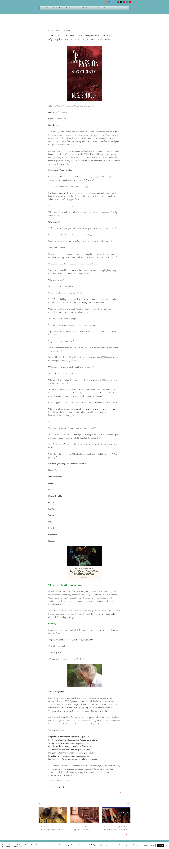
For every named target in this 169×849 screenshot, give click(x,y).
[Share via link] (64, 787)
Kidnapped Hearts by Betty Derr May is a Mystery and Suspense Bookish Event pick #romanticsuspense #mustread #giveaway (52, 828)
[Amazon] (121, 2)
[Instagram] (115, 2)
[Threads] (118, 2)
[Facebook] (112, 2)
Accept (160, 846)
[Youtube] (124, 2)
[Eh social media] (130, 2)
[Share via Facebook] (49, 787)
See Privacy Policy (16, 847)
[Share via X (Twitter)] (54, 787)
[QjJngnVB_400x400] (109, 2)
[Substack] (106, 2)
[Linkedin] (127, 2)
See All (128, 804)
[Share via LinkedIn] (59, 787)
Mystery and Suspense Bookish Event (59, 780)
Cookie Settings (149, 846)
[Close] (166, 845)
